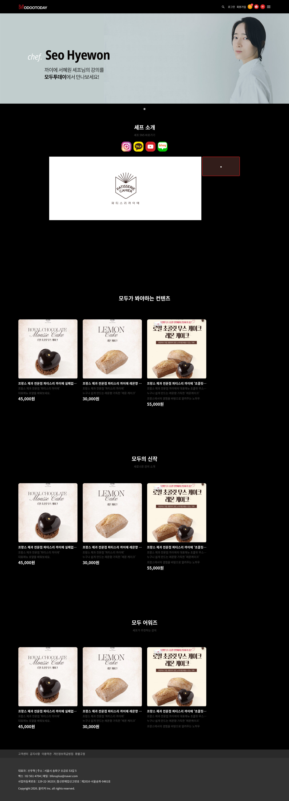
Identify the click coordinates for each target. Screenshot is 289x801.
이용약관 (47, 754)
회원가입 (241, 7)
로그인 (231, 7)
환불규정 (80, 754)
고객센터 (23, 754)
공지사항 (35, 754)
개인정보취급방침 (63, 754)
